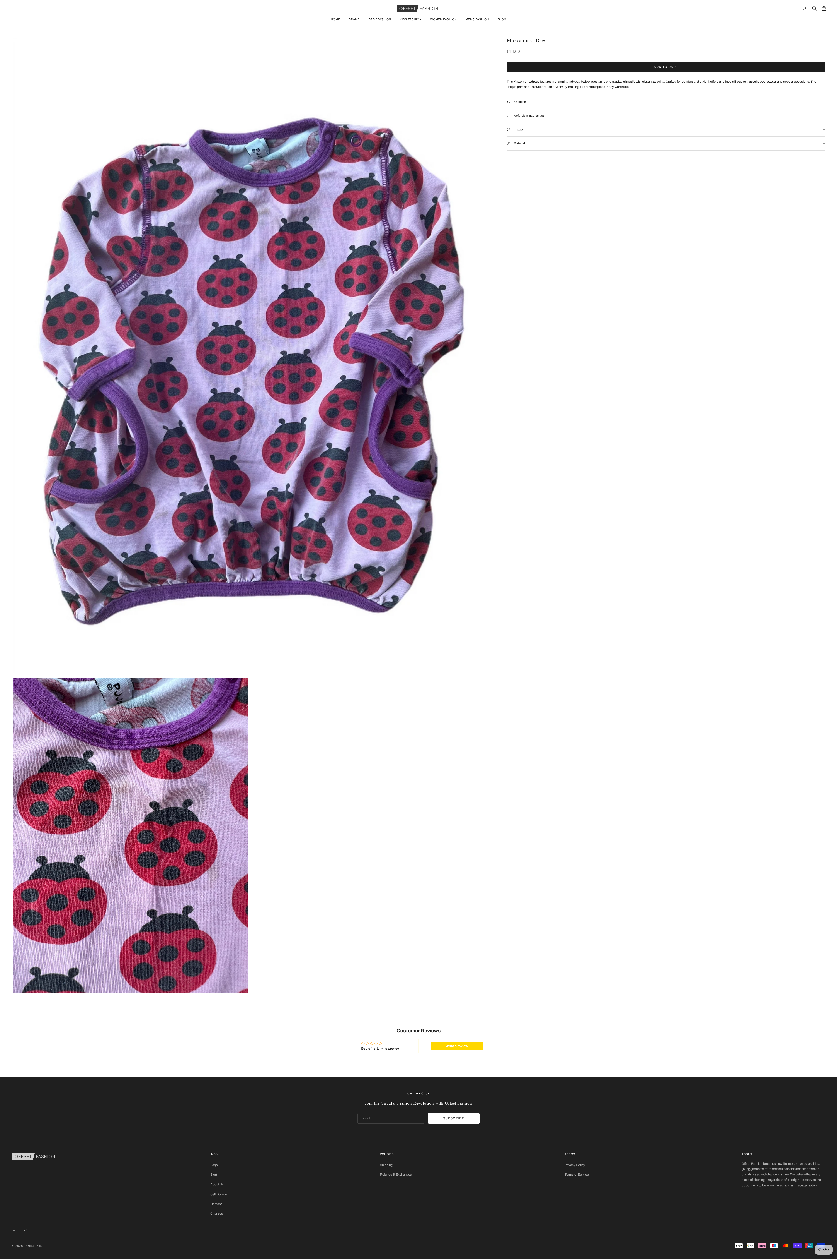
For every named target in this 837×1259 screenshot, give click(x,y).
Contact (216, 1204)
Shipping (386, 1165)
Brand (354, 19)
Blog (502, 19)
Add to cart (666, 67)
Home (335, 19)
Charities (216, 1213)
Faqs (214, 1165)
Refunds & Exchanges (396, 1174)
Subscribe (453, 1118)
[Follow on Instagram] (25, 1230)
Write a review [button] (457, 1046)
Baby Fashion (380, 19)
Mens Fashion (477, 19)
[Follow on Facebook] (14, 1230)
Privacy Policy (575, 1165)
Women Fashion (443, 19)
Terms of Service (577, 1174)
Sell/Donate (218, 1194)
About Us (217, 1184)
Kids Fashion (411, 19)
